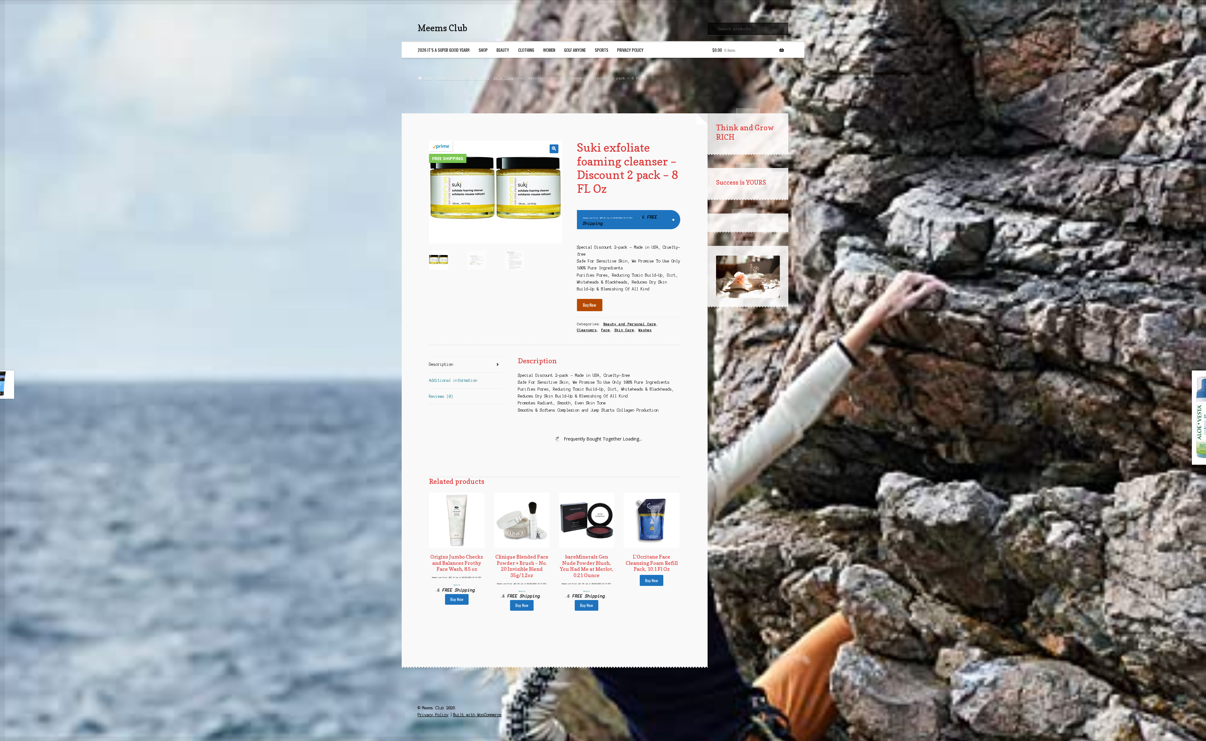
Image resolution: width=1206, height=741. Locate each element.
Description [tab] (441, 364)
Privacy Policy (630, 50)
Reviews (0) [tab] (441, 396)
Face (605, 330)
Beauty (503, 50)
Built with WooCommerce (477, 715)
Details (637, 218)
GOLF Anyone (575, 50)
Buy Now (589, 305)
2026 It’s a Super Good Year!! (444, 50)
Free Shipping (447, 158)
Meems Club (442, 28)
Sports (601, 50)
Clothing (526, 50)
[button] (554, 148)
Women (549, 50)
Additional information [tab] (453, 380)
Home (428, 78)
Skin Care (503, 78)
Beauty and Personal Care (463, 78)
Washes (645, 330)
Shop (483, 50)
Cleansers (587, 330)
